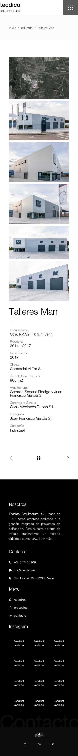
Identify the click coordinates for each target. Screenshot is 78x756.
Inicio (12, 28)
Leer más (45, 538)
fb (25, 744)
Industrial (26, 28)
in (53, 744)
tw (39, 744)
